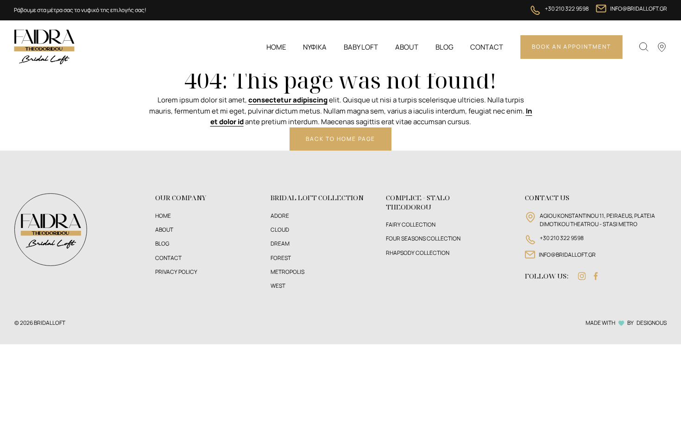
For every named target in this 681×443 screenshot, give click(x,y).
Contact (486, 47)
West (278, 285)
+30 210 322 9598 (567, 8)
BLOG (162, 243)
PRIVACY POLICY (176, 271)
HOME (163, 215)
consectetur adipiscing (288, 99)
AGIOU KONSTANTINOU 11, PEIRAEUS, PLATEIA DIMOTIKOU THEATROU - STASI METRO (597, 220)
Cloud (280, 229)
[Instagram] (582, 276)
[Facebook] (595, 276)
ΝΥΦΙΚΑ (315, 47)
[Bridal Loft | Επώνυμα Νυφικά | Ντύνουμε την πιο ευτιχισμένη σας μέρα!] (44, 46)
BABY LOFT (361, 47)
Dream (280, 243)
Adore (280, 215)
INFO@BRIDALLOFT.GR (638, 8)
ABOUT (164, 229)
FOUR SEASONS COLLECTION (423, 238)
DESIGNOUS (652, 322)
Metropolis (287, 271)
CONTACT (168, 257)
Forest (281, 257)
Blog (444, 47)
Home (276, 47)
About (406, 47)
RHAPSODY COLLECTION (417, 252)
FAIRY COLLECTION (410, 224)
